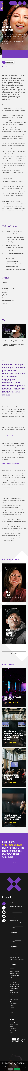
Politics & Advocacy (14, 975)
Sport (11, 977)
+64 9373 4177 (18, 939)
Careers (11, 1026)
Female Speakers (13, 982)
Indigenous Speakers (14, 986)
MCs (11, 1001)
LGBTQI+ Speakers (14, 992)
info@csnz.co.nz (16, 941)
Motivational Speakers (8, 300)
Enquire (13, 3)
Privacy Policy (13, 1028)
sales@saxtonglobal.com (18, 959)
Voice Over (12, 1010)
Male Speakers (13, 994)
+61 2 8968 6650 (19, 925)
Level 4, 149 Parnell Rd (15, 936)
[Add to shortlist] (4, 62)
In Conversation (13, 1003)
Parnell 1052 (12, 937)
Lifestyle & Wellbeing (14, 54)
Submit (14, 862)
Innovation (12, 969)
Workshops (12, 1012)
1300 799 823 (18, 909)
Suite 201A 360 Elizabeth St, (16, 906)
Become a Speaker (14, 1024)
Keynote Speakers (10, 52)
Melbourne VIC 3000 (14, 908)
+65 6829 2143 (18, 957)
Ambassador (12, 1007)
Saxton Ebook (13, 1030)
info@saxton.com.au (17, 911)
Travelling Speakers (14, 988)
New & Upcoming (13, 980)
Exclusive (12, 990)
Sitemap (11, 1032)
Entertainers (12, 1005)
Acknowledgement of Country (16, 1022)
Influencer (12, 1009)
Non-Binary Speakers (14, 984)
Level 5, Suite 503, (14, 920)
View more (14, 653)
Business (6, 54)
